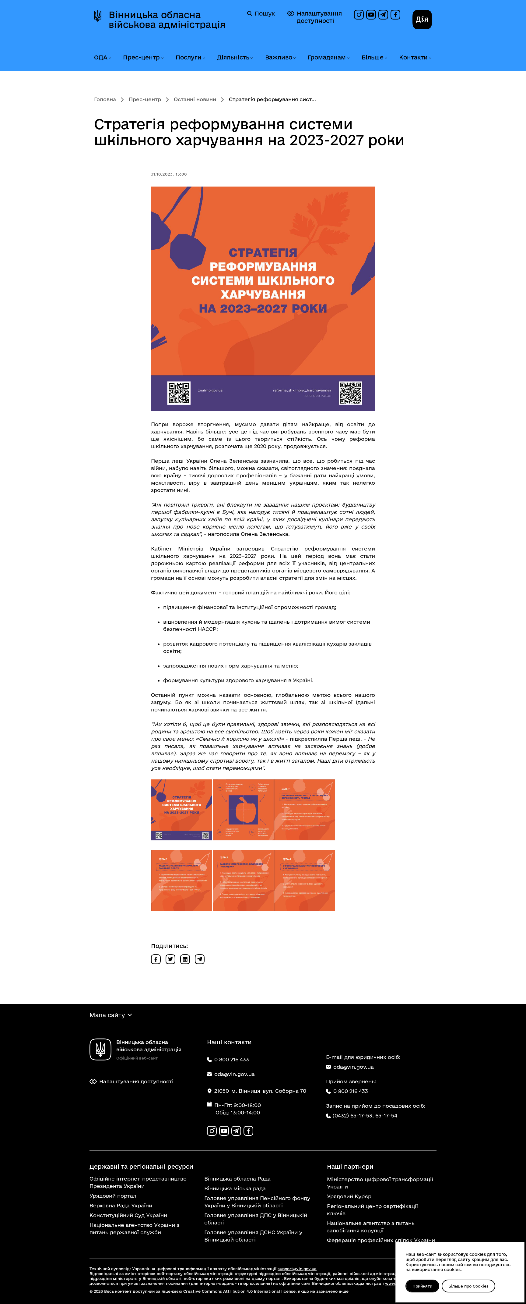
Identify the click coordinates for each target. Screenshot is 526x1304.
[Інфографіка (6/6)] (304, 880)
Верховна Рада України (120, 1205)
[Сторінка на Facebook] (395, 15)
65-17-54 (386, 1115)
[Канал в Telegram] (383, 15)
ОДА (100, 57)
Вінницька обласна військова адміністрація (167, 19)
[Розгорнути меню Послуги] (204, 58)
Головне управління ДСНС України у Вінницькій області (253, 1235)
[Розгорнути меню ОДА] (109, 58)
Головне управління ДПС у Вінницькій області (255, 1218)
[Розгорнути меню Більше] (386, 58)
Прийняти (422, 1286)
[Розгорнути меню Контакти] (430, 58)
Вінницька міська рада (235, 1188)
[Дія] (422, 19)
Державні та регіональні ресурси (141, 1166)
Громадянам (327, 57)
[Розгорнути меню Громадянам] (348, 58)
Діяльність (233, 57)
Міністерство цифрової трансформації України (380, 1182)
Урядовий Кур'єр (349, 1196)
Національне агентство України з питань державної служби (134, 1228)
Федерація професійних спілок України (381, 1240)
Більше (373, 57)
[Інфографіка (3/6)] (304, 809)
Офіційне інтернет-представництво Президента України (138, 1182)
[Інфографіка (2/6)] (243, 809)
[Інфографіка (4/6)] (181, 880)
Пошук (264, 13)
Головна (105, 99)
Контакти (413, 57)
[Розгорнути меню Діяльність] (251, 58)
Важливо (278, 57)
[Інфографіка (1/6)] (181, 809)
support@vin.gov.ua (297, 1269)
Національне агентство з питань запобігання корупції (371, 1226)
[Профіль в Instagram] (359, 15)
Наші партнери (350, 1166)
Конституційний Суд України (128, 1215)
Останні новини (195, 99)
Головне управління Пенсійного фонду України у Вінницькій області (257, 1201)
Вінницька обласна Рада (237, 1178)
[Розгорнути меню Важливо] (294, 58)
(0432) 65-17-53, (353, 1115)
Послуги (189, 57)
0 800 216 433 (350, 1091)
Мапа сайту (107, 1015)
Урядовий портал (112, 1196)
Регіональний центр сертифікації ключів (372, 1209)
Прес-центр (141, 57)
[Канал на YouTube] (371, 15)
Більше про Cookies (468, 1286)
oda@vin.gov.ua (353, 1067)
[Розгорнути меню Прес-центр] (162, 58)
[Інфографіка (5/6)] (243, 880)
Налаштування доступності (319, 17)
